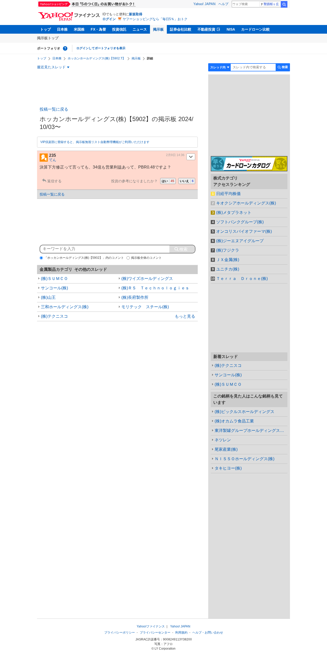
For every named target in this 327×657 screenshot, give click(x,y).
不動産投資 (206, 29)
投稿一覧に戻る (54, 109)
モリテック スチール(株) (145, 307)
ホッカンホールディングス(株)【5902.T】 (96, 58)
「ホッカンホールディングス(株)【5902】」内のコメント (84, 258)
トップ (45, 29)
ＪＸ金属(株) (227, 259)
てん (52, 160)
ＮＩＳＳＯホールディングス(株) (244, 459)
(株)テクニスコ (54, 316)
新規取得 (135, 14)
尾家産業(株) (226, 449)
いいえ (187, 181)
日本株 (62, 29)
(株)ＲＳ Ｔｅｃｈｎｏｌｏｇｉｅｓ (155, 288)
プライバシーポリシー (119, 632)
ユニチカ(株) (227, 269)
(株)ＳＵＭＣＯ (54, 278)
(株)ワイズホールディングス (147, 278)
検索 (284, 4)
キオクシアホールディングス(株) (246, 203)
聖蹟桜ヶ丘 (271, 4)
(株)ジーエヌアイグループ (240, 241)
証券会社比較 (180, 29)
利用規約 (181, 632)
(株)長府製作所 (134, 297)
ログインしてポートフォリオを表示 (100, 48)
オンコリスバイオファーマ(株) (244, 231)
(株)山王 (48, 297)
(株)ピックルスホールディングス (244, 411)
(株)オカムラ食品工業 (234, 421)
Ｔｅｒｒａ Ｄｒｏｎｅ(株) (242, 278)
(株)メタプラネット (233, 212)
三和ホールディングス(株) (64, 307)
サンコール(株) (54, 288)
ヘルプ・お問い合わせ (207, 632)
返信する (54, 181)
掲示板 (158, 29)
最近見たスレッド (51, 67)
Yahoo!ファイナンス (151, 626)
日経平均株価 (228, 193)
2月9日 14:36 (175, 155)
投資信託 (119, 29)
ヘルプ (223, 4)
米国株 (79, 29)
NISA (231, 29)
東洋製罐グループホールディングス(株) (251, 430)
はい (168, 181)
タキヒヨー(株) (228, 468)
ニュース (140, 29)
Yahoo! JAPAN (204, 4)
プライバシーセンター (155, 632)
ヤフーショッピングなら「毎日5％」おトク (155, 19)
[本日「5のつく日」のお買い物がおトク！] (98, 4)
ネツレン (223, 440)
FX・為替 (98, 29)
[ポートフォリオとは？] (65, 48)
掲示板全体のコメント (146, 258)
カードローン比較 (255, 29)
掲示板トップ (48, 38)
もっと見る (185, 316)
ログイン (109, 19)
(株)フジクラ (227, 250)
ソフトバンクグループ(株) (240, 222)
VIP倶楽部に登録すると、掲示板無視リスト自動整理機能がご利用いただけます (94, 142)
